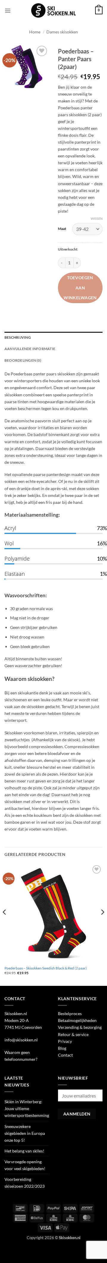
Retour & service (73, 1034)
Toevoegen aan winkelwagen (80, 287)
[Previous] (4, 924)
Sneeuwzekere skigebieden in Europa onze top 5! (24, 1133)
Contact (65, 1055)
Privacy (65, 1041)
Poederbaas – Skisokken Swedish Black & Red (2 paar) (45, 968)
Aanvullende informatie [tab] (29, 349)
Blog (62, 1048)
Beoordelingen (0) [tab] (22, 360)
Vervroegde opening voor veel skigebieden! (24, 1165)
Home (34, 31)
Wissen (97, 218)
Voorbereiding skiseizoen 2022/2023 (24, 1183)
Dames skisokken (62, 31)
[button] (7, 10)
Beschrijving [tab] (17, 337)
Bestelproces (70, 1013)
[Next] (102, 924)
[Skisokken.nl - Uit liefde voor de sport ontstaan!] (53, 10)
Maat (62, 228)
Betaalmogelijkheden (77, 1020)
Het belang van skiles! (24, 1150)
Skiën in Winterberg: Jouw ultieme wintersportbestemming (26, 1108)
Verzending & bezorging (80, 1027)
